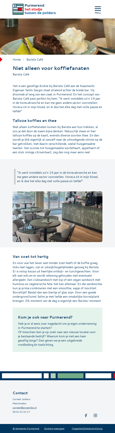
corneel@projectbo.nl (25, 407)
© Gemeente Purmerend (26, 428)
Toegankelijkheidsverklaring (87, 428)
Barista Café (34, 59)
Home (17, 59)
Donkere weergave (54, 428)
